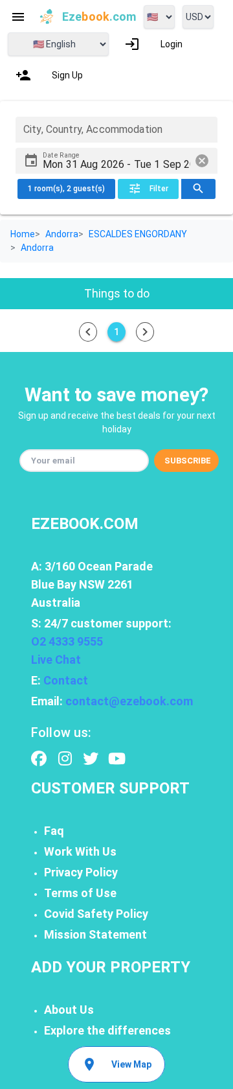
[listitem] (153, 44)
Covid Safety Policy (96, 913)
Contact (65, 680)
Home (22, 234)
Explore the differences (107, 1030)
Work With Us (80, 851)
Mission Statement (95, 934)
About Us (69, 1009)
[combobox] (116, 129)
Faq (54, 830)
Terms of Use (80, 893)
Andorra (61, 234)
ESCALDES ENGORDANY (138, 234)
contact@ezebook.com (129, 701)
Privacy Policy (81, 872)
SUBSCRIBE (187, 460)
